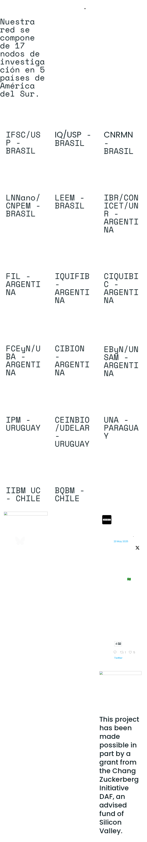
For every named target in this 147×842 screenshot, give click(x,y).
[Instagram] (20, 530)
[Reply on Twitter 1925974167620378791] (115, 652)
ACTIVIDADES (118, 8)
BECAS (98, 8)
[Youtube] (8, 541)
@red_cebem (122, 536)
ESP (137, 8)
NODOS (78, 8)
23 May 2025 (121, 541)
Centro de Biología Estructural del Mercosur (126, 524)
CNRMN (118, 134)
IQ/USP (68, 134)
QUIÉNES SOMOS (51, 8)
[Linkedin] (31, 530)
